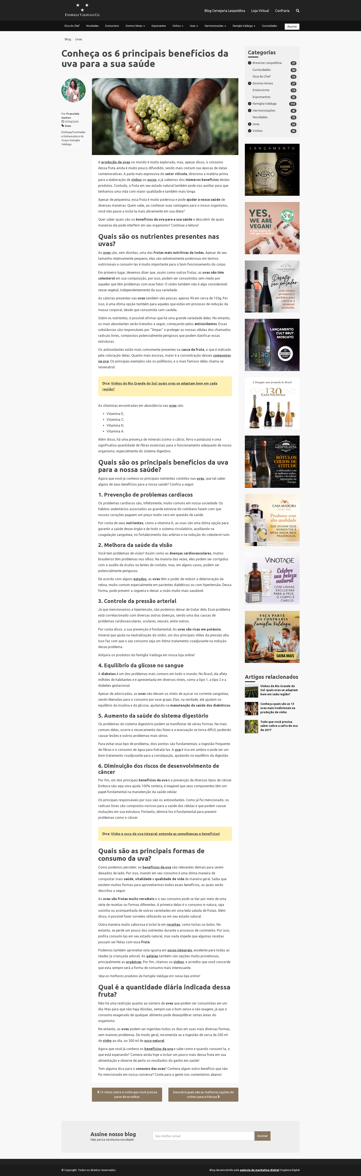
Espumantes (159, 25)
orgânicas (133, 962)
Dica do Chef (72, 25)
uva (178, 749)
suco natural (154, 1041)
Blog (68, 39)
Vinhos (177, 25)
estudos (139, 579)
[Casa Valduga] (82, 10)
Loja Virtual (260, 11)
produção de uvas (115, 162)
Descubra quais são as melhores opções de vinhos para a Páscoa (203, 1094)
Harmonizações (214, 25)
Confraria (282, 11)
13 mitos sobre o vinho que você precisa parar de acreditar (128, 1094)
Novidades (92, 25)
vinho (107, 1041)
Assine (292, 26)
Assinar (262, 1136)
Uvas (193, 25)
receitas (173, 924)
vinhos (136, 180)
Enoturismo (112, 25)
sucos (151, 180)
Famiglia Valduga (243, 25)
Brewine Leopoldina (267, 63)
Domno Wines (134, 25)
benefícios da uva (156, 867)
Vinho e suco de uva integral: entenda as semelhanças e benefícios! (165, 834)
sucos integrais (179, 950)
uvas (107, 252)
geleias (152, 956)
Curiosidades (269, 25)
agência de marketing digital (259, 1170)
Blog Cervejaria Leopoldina (225, 11)
